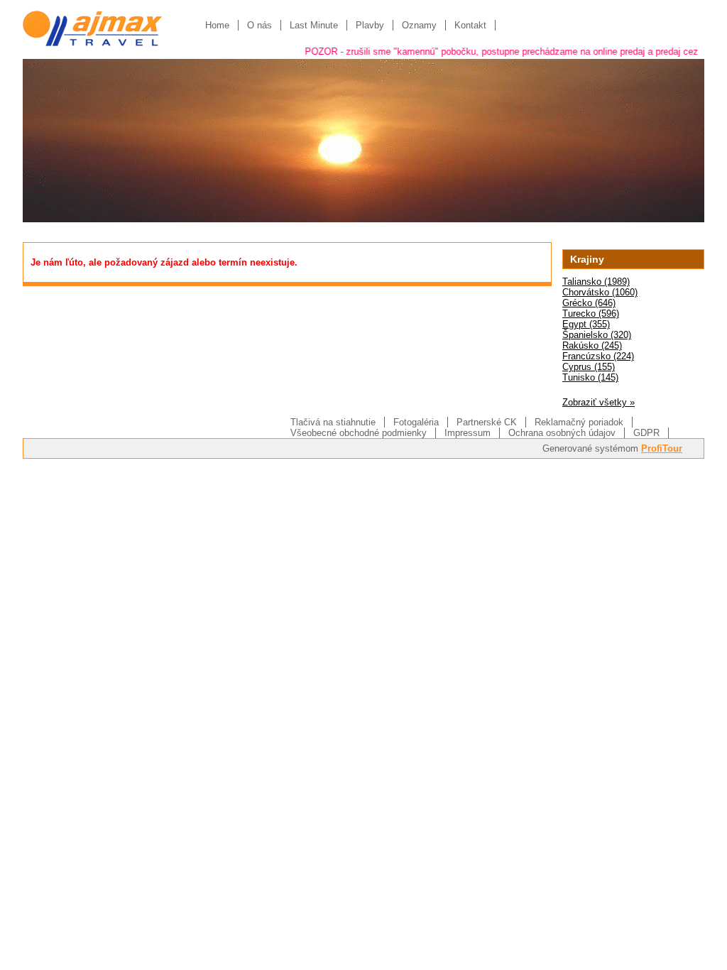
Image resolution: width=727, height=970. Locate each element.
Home (217, 25)
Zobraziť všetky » (598, 402)
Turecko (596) (590, 313)
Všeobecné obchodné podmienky (358, 432)
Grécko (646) (589, 303)
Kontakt (470, 25)
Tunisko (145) (590, 377)
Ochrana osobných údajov (562, 432)
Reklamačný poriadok (579, 422)
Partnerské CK (487, 422)
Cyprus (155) (588, 366)
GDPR (646, 432)
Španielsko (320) (596, 334)
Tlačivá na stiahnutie (333, 422)
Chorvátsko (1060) (600, 292)
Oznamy (419, 25)
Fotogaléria (416, 422)
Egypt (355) (586, 324)
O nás (259, 25)
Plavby (370, 25)
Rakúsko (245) (592, 345)
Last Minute (314, 25)
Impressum (467, 432)
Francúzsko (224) (598, 356)
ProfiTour (661, 448)
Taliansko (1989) (596, 281)
